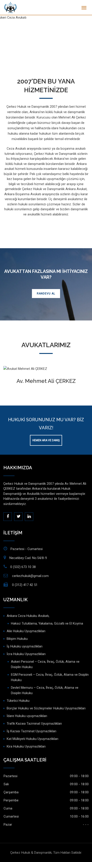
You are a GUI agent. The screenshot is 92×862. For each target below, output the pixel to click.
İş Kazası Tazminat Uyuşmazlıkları (31, 731)
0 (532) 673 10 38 (23, 567)
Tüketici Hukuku (18, 701)
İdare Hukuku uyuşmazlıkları (27, 716)
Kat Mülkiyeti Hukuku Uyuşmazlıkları (32, 739)
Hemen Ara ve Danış (46, 440)
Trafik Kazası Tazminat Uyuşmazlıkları (34, 724)
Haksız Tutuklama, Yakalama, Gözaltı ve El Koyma (47, 623)
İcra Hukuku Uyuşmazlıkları (26, 654)
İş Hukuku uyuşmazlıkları (24, 646)
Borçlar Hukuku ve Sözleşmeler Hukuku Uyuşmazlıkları (46, 708)
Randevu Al (46, 293)
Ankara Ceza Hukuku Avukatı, (28, 616)
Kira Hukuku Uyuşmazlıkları (26, 746)
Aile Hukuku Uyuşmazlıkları (26, 631)
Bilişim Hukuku (17, 639)
